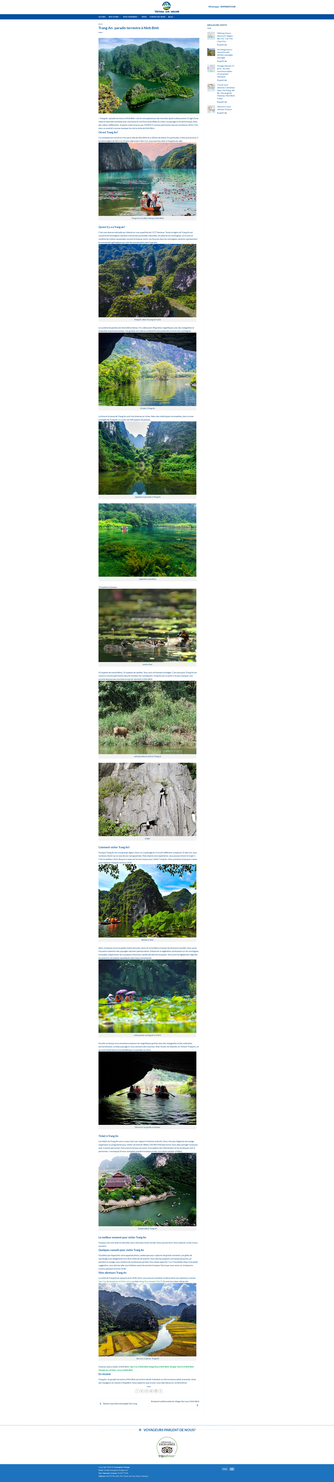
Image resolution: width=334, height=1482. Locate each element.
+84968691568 (227, 6)
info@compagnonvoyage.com (116, 1470)
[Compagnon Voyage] (167, 7)
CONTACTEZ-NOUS (157, 17)
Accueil (102, 17)
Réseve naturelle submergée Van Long (120, 1403)
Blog (170, 17)
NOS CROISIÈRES (130, 17)
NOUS (144, 17)
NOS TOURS (113, 17)
